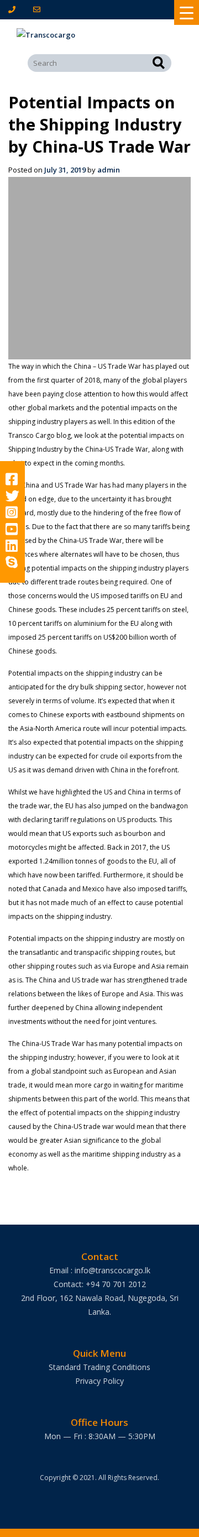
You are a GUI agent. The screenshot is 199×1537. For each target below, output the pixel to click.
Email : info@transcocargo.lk (99, 1270)
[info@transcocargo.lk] (39, 9)
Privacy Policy (99, 1381)
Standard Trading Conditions (99, 1367)
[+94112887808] (14, 9)
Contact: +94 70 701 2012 (100, 1284)
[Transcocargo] (99, 35)
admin (108, 170)
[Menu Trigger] (186, 12)
